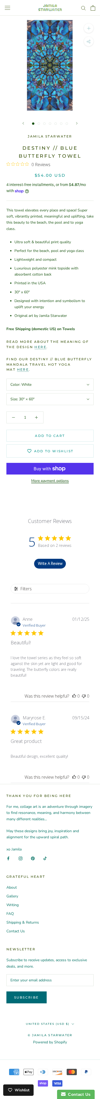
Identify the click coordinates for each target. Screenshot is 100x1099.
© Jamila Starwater (50, 1035)
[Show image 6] (61, 123)
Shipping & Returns (22, 922)
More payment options (50, 480)
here (40, 347)
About (11, 887)
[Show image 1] (33, 123)
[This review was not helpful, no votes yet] (84, 696)
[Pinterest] (33, 858)
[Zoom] (88, 28)
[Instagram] (20, 858)
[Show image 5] (55, 123)
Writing (12, 904)
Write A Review (50, 563)
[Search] (83, 8)
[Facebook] (8, 858)
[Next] (77, 123)
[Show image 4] (50, 123)
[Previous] (23, 123)
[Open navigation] (7, 8)
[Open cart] (93, 8)
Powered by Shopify (50, 1042)
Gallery (12, 896)
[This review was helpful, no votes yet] (74, 696)
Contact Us (15, 931)
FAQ (10, 913)
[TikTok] (45, 858)
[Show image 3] (44, 123)
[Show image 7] (67, 123)
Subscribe (26, 997)
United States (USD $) (47, 1024)
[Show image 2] (39, 123)
